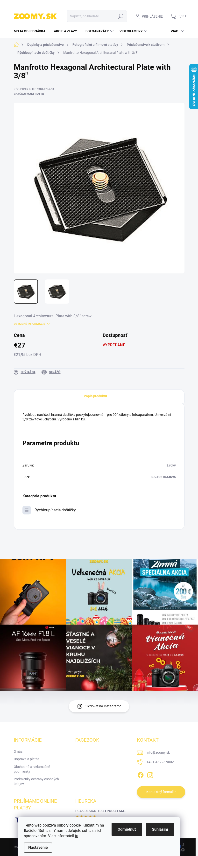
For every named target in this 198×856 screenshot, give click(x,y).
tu (76, 836)
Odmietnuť (127, 829)
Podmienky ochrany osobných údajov (36, 781)
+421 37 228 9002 (160, 762)
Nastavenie (38, 847)
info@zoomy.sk (158, 752)
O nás (18, 751)
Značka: (29, 94)
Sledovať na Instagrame (103, 706)
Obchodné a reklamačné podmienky (32, 769)
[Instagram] (150, 774)
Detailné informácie (29, 324)
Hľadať (120, 16)
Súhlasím (160, 829)
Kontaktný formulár (161, 792)
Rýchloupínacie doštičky (55, 510)
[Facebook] (140, 774)
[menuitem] (31, 31)
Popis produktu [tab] (95, 396)
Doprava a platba (27, 759)
